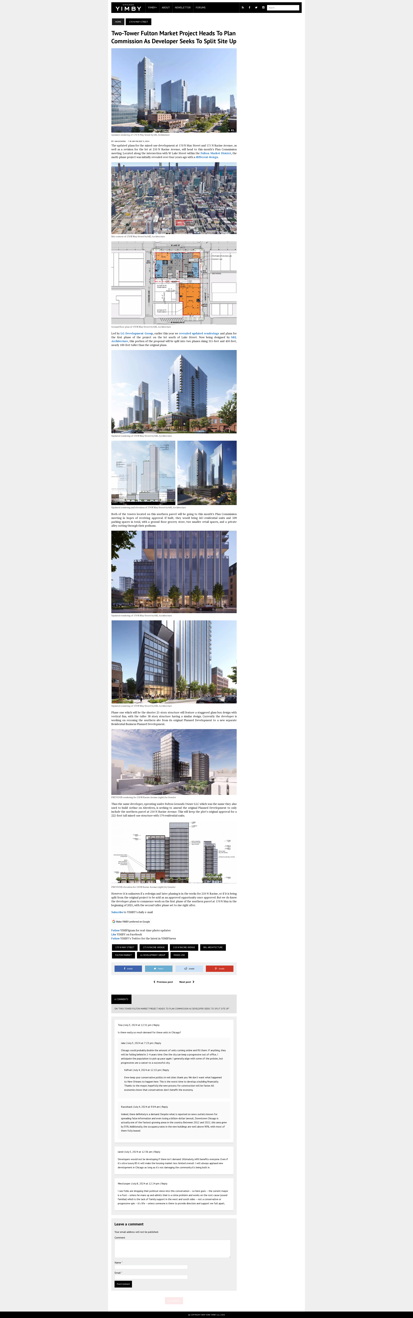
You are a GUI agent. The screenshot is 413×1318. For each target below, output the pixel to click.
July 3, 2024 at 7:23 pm (140, 1043)
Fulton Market (123, 955)
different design (207, 157)
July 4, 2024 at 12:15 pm (147, 1070)
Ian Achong (120, 141)
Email (118, 1272)
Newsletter (183, 7)
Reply (156, 1025)
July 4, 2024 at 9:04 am (147, 1106)
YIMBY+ (152, 7)
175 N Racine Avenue (154, 947)
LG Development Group (137, 333)
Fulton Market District (216, 153)
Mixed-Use (179, 955)
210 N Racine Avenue (184, 947)
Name (118, 1262)
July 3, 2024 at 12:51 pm (137, 1025)
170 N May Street (124, 947)
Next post (185, 981)
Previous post (165, 981)
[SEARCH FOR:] (283, 7)
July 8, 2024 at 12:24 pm (145, 1183)
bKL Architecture (213, 947)
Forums (201, 7)
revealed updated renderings (199, 333)
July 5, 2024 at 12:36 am (138, 1151)
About (166, 7)
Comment (120, 1237)
